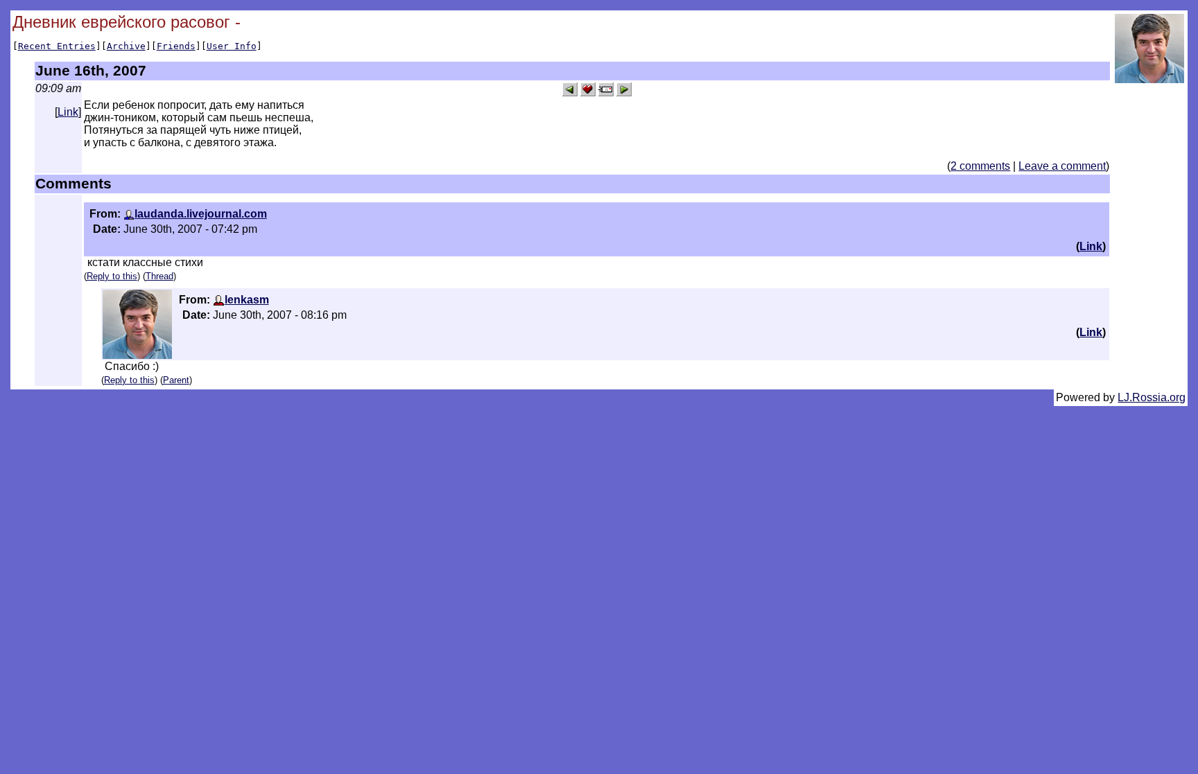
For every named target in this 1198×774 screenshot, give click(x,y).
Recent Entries (57, 46)
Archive (126, 46)
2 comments (980, 166)
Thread (159, 276)
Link (68, 112)
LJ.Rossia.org (1152, 397)
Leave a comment (1062, 166)
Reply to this (112, 276)
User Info (232, 46)
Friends (176, 46)
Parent (176, 380)
